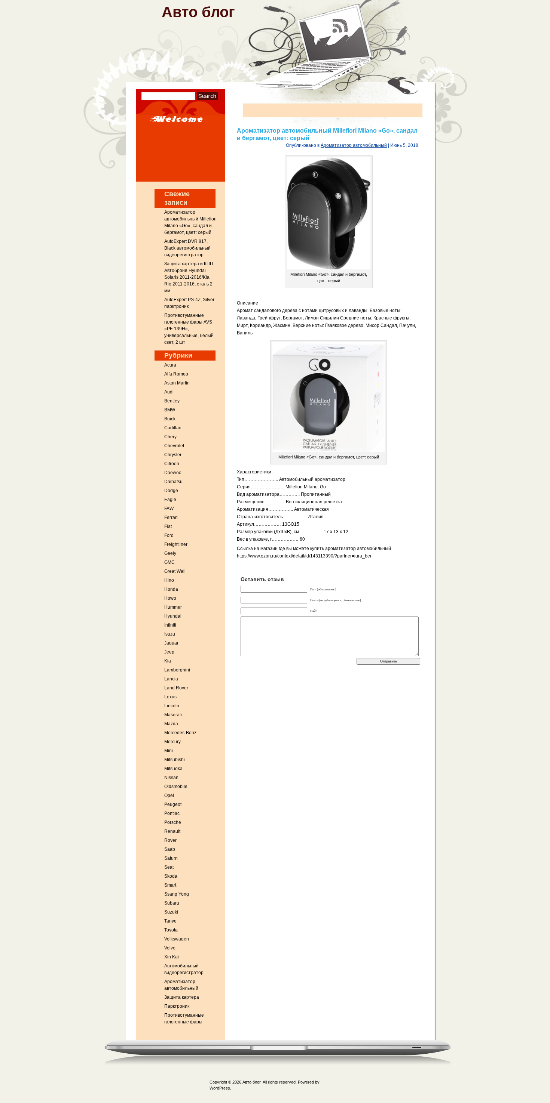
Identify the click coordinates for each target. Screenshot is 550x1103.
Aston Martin (177, 383)
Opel (169, 795)
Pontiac (172, 813)
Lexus (170, 696)
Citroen (171, 463)
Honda (171, 589)
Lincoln (171, 705)
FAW (169, 508)
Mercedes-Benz (180, 732)
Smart (170, 885)
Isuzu (169, 634)
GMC (169, 562)
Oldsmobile (175, 786)
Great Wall (175, 571)
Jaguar (171, 643)
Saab (169, 849)
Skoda (170, 876)
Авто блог (198, 12)
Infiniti (170, 625)
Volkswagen (176, 939)
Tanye (170, 921)
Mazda (171, 723)
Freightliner (175, 544)
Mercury (172, 741)
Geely (170, 553)
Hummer (173, 607)
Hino (169, 580)
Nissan (171, 777)
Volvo (169, 948)
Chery (170, 436)
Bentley (172, 401)
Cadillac (172, 427)
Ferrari (171, 517)
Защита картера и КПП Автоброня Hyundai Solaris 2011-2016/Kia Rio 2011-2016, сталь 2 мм (188, 277)
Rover (170, 840)
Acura (170, 365)
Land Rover (176, 687)
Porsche (172, 822)
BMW (169, 410)
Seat (169, 867)
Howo (170, 598)
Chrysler (172, 454)
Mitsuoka (173, 768)
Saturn (171, 858)
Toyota (171, 930)
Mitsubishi (174, 759)
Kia (167, 661)
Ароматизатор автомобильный (354, 145)
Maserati (173, 714)
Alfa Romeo (176, 374)
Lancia (171, 679)
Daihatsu (173, 481)
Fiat (168, 526)
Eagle (170, 499)
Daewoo (172, 472)
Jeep (169, 652)
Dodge (171, 490)
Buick (169, 418)
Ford (169, 535)
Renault (172, 831)
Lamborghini (177, 670)
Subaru (171, 903)
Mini (168, 750)
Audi (169, 392)
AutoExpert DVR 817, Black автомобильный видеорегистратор (187, 248)
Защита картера (181, 997)
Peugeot (172, 804)
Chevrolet (174, 445)
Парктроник (176, 1006)
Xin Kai (171, 957)
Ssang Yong (176, 894)
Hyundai (172, 616)
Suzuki (171, 912)
